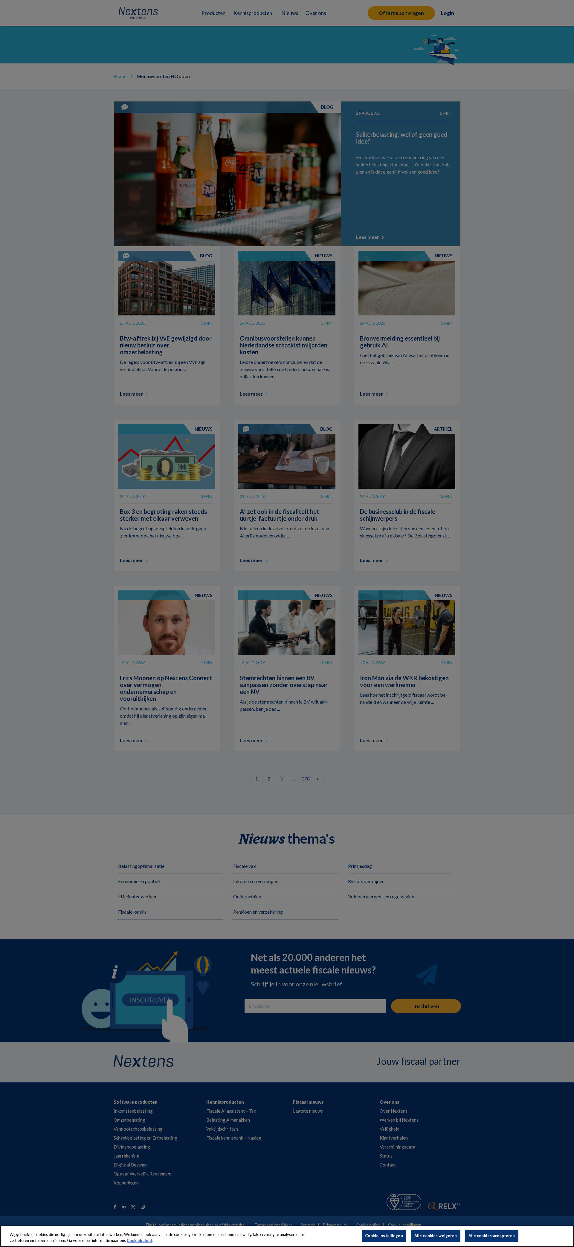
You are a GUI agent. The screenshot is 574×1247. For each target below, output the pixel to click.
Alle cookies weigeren (435, 1235)
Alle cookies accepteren (491, 1235)
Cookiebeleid (139, 1240)
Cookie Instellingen (384, 1235)
